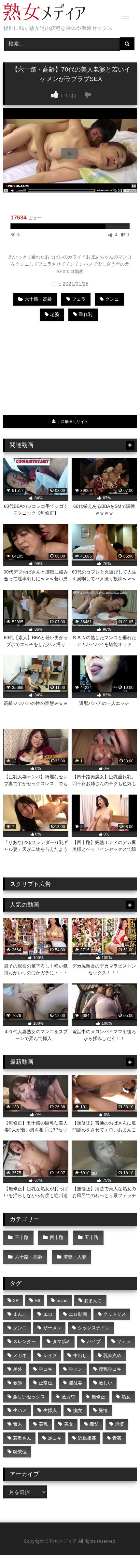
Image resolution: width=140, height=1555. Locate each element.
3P (16, 1300)
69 (37, 1300)
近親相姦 (87, 1438)
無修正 (98, 1396)
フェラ (79, 299)
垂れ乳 (85, 314)
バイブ (94, 1341)
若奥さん (22, 1438)
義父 (94, 1424)
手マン (75, 1369)
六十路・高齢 (38, 299)
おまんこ (93, 1300)
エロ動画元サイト (72, 421)
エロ (47, 1314)
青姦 (116, 1438)
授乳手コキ (110, 1369)
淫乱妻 (75, 1382)
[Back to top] (120, 1535)
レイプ (50, 1355)
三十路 (22, 1237)
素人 (17, 1424)
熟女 (126, 1396)
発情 (103, 1410)
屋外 (17, 1369)
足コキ (55, 1438)
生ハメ (20, 1410)
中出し (80, 1355)
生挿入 (50, 1410)
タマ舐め (61, 1341)
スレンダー (24, 1341)
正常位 (45, 1382)
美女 (68, 1424)
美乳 (43, 1424)
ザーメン (52, 1327)
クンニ (112, 299)
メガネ (20, 1355)
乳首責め (112, 1355)
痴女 (77, 1410)
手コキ (45, 1369)
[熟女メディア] (57, 13)
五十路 (91, 1237)
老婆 (54, 314)
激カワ (68, 1396)
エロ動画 (78, 1314)
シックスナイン (94, 1327)
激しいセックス (29, 1396)
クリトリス (114, 1314)
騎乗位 (20, 1451)
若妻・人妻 (74, 1256)
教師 (17, 1382)
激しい (105, 1382)
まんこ (20, 1314)
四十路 (56, 1237)
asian (62, 1300)
